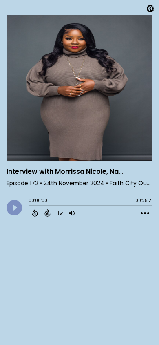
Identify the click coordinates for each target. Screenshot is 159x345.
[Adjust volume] (72, 213)
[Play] (14, 207)
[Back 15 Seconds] (35, 213)
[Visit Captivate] (150, 10)
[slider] (30, 206)
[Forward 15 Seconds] (47, 213)
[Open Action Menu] (144, 213)
